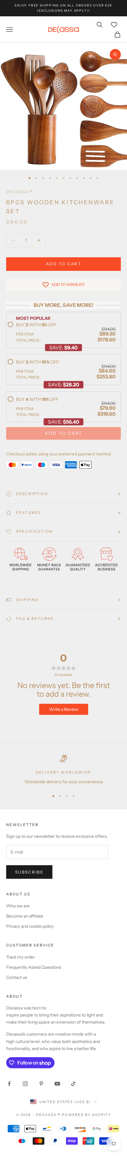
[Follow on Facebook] (9, 1084)
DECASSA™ (19, 191)
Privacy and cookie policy (30, 926)
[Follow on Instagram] (25, 1084)
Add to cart (63, 263)
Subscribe (29, 872)
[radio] (62, 332)
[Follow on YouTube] (57, 1084)
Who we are (18, 906)
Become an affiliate (24, 916)
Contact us (16, 977)
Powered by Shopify (86, 1115)
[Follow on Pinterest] (41, 1084)
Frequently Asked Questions (33, 967)
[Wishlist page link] (114, 25)
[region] (63, 770)
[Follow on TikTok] (73, 1084)
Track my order (20, 957)
